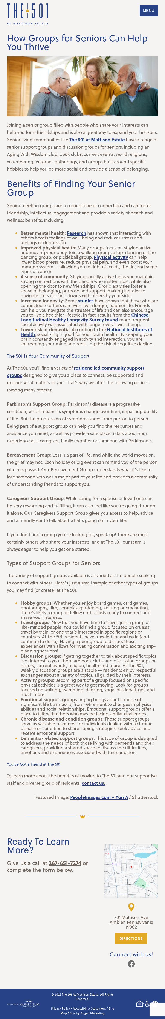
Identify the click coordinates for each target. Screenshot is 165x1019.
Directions (131, 938)
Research (76, 233)
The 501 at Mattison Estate (97, 139)
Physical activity (111, 257)
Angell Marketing (92, 1013)
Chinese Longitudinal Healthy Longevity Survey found (84, 317)
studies (86, 300)
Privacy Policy (60, 1008)
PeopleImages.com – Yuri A (99, 797)
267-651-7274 (65, 863)
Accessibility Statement (89, 1008)
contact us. (93, 783)
